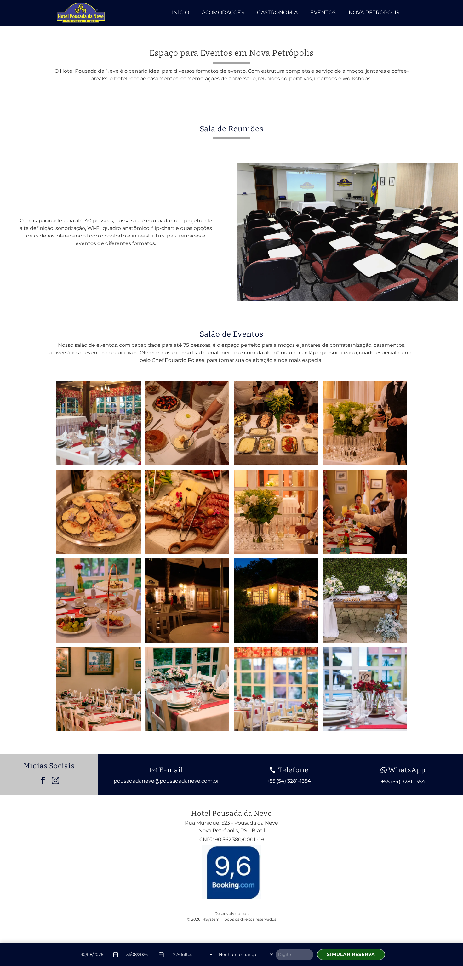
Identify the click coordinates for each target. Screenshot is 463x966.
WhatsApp (407, 770)
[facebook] (42, 781)
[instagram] (55, 781)
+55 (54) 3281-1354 (403, 782)
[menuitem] (181, 12)
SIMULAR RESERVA (351, 954)
